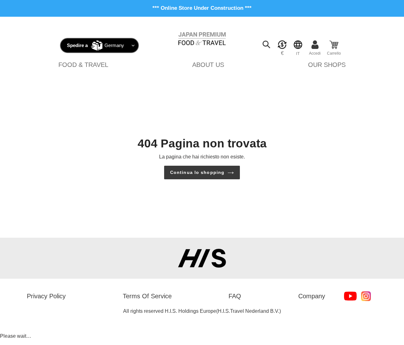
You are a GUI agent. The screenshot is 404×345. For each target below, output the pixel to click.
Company (311, 296)
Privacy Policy (46, 296)
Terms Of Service (147, 296)
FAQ (235, 296)
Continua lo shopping (197, 172)
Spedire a (77, 45)
